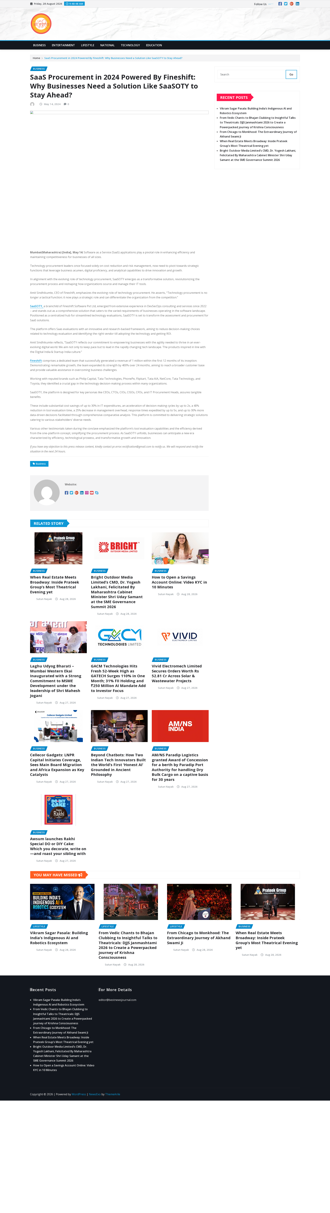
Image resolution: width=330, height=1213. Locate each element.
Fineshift (36, 361)
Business (39, 45)
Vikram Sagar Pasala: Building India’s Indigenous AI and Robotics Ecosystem (59, 937)
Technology (130, 45)
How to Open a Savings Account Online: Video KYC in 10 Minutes (179, 581)
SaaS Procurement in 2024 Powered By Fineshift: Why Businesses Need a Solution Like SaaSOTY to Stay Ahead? (113, 58)
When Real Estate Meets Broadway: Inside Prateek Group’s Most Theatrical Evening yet (54, 584)
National (107, 45)
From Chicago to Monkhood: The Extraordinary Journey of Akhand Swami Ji (198, 937)
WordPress (79, 1094)
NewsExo (95, 1094)
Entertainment (63, 45)
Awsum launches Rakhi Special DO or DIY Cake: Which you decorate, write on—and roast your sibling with (58, 846)
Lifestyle (87, 45)
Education (154, 45)
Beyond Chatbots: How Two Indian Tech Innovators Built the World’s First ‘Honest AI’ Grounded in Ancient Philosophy (118, 764)
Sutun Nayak (44, 599)
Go (291, 74)
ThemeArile (112, 1094)
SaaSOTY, (36, 306)
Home (36, 58)
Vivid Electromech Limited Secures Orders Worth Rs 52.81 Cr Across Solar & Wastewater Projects (177, 673)
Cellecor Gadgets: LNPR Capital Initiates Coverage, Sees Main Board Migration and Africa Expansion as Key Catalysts (57, 764)
